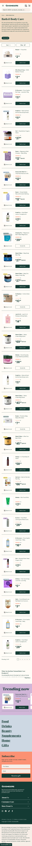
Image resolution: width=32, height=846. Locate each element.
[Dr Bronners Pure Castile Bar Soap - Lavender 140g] (7, 95)
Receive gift (16, 776)
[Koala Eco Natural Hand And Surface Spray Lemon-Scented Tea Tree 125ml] (7, 380)
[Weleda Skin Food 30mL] (7, 502)
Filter (21, 45)
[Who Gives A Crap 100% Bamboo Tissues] (7, 74)
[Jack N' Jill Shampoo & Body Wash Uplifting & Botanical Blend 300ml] (7, 319)
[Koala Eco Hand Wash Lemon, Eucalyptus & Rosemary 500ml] (7, 217)
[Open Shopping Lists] (26, 6)
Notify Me (22, 246)
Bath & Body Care (10, 15)
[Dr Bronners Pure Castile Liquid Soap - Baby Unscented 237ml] (7, 542)
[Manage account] (3, 6)
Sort (7, 45)
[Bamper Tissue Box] (7, 54)
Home (3, 15)
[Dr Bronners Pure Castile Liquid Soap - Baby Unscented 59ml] (7, 624)
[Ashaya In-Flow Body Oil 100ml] (7, 461)
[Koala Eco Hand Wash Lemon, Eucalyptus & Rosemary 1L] (7, 644)
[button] (6, 844)
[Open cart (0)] (29, 6)
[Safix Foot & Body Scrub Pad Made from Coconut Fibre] (7, 603)
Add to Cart (23, 62)
